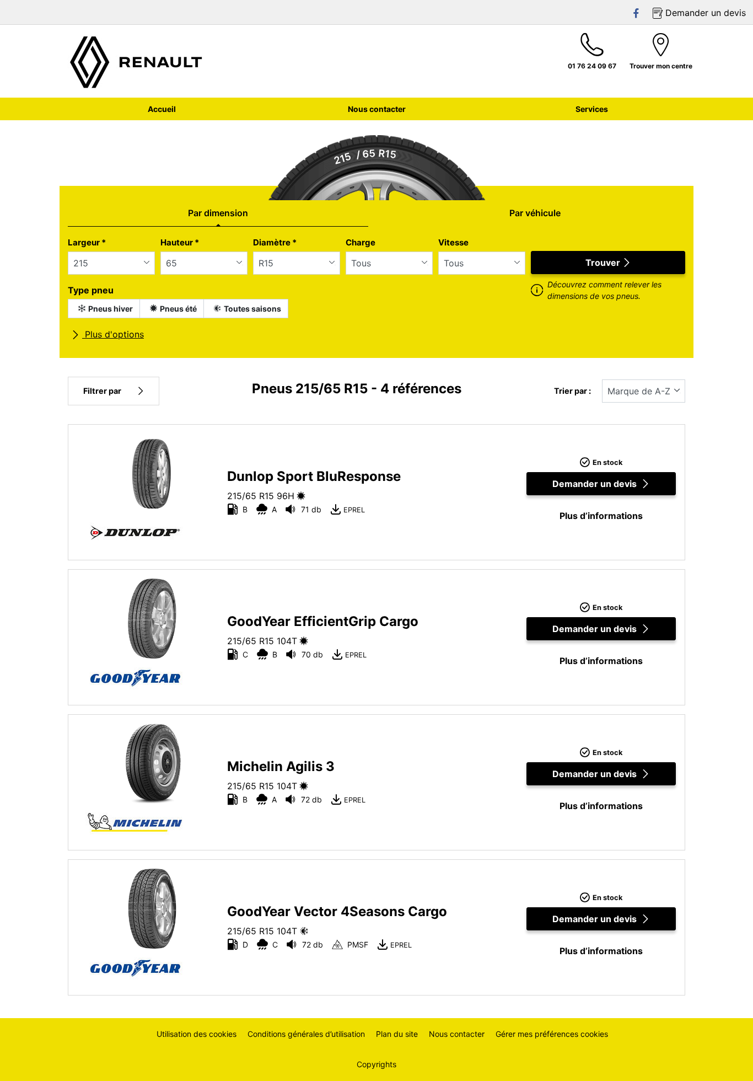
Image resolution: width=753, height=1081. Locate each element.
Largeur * (87, 242)
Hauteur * (179, 242)
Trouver (602, 262)
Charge (360, 242)
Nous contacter (457, 1034)
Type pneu (91, 290)
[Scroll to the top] (724, 1057)
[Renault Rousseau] (136, 61)
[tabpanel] (376, 293)
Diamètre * (275, 242)
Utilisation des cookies (196, 1034)
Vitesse (453, 242)
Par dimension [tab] (218, 212)
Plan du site (397, 1034)
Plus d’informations (601, 515)
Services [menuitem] (591, 109)
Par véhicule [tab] (535, 212)
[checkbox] (104, 308)
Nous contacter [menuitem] (377, 109)
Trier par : (572, 390)
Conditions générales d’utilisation (306, 1034)
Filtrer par (102, 390)
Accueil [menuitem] (162, 109)
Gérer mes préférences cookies (552, 1034)
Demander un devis (594, 483)
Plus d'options (113, 334)
